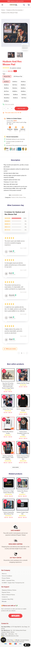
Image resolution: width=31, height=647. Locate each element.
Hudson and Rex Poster (23, 383)
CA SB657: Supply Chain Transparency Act (13, 582)
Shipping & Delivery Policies (9, 590)
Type (4, 73)
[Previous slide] (4, 33)
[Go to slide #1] (11, 55)
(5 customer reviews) (15, 68)
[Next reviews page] (26, 353)
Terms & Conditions (7, 576)
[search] (24, 5)
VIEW (7, 379)
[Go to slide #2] (20, 55)
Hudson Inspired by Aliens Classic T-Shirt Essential (7, 457)
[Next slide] (27, 33)
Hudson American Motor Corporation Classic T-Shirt (23, 457)
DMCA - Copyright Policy (8, 580)
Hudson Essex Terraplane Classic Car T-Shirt (23, 433)
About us (4, 573)
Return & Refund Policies (8, 594)
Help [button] (28, 645)
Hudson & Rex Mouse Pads (9, 12)
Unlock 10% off (3, 640)
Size (4, 79)
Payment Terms (6, 592)
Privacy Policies (6, 578)
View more (15, 467)
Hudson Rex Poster (8, 409)
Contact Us (5, 597)
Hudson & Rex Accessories (15, 10)
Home (3, 10)
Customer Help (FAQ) (7, 599)
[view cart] (29, 5)
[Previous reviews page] (18, 353)
